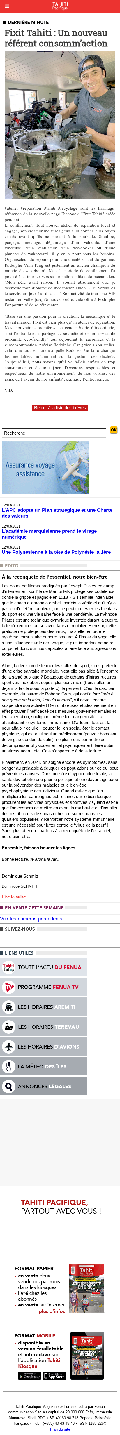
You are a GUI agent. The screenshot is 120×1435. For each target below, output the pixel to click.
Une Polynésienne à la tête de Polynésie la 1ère (56, 552)
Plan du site (60, 1429)
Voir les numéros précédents (31, 919)
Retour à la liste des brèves (60, 407)
